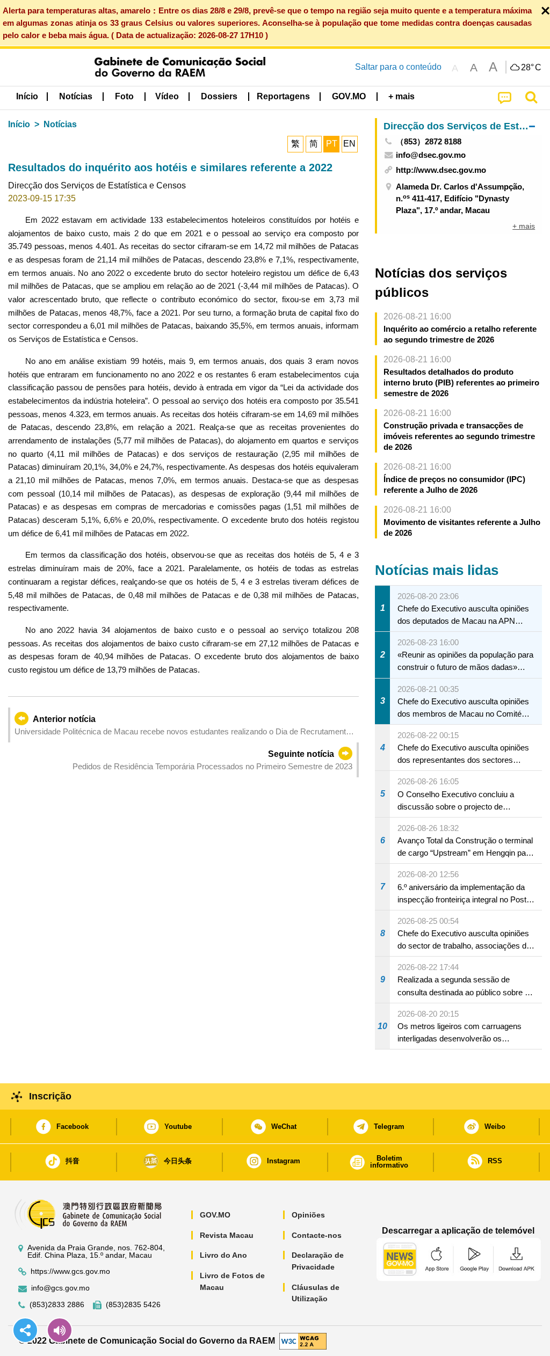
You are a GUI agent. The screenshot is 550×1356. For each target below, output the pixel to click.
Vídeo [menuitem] (167, 96)
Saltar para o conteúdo (398, 66)
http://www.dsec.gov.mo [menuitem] (441, 169)
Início (19, 124)
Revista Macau (227, 1235)
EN (349, 143)
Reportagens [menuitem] (283, 96)
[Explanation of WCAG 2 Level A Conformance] (303, 1340)
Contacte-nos (317, 1235)
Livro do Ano (223, 1255)
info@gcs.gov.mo (60, 1288)
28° (531, 67)
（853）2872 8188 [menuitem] (428, 141)
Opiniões (308, 1215)
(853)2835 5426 (133, 1305)
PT (331, 143)
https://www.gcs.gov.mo (70, 1271)
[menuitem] (75, 96)
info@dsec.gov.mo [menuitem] (431, 155)
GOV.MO (215, 1215)
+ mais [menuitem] (523, 226)
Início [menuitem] (27, 96)
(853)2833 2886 (57, 1305)
